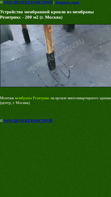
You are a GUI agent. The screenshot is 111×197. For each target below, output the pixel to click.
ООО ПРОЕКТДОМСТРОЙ (28, 2)
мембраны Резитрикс (32, 98)
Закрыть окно (67, 2)
